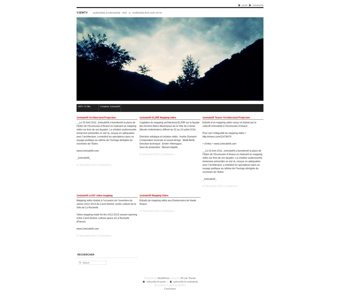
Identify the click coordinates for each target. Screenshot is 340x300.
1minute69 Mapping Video (154, 195)
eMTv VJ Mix (84, 106)
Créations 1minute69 (110, 106)
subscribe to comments (185, 281)
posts (245, 5)
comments (257, 5)
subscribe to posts (156, 281)
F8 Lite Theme (188, 278)
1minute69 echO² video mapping (95, 195)
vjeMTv (82, 12)
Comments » (105, 165)
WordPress (163, 278)
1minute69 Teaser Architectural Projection (226, 117)
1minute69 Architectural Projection (96, 117)
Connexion (170, 288)
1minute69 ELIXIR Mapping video (158, 117)
